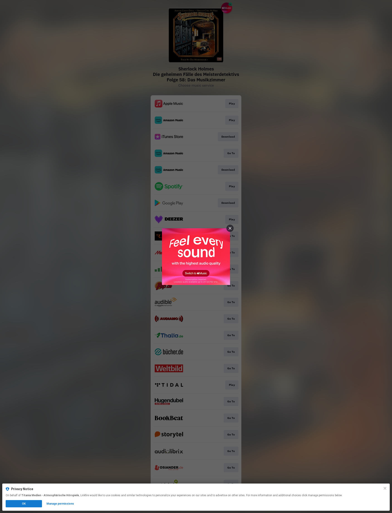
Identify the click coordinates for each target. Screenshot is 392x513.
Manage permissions (60, 503)
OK (24, 503)
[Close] (385, 488)
